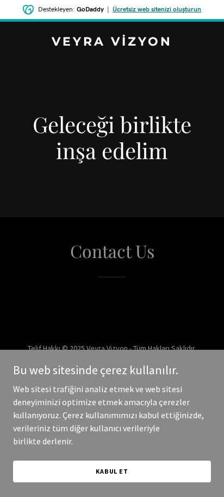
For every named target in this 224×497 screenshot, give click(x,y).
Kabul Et (112, 471)
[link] (112, 42)
